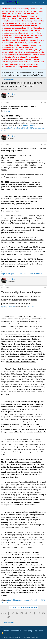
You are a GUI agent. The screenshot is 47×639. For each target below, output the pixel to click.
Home (41, 631)
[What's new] (40, 2)
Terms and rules (16, 631)
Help (35, 631)
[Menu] (3, 2)
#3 (45, 288)
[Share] (41, 102)
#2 (45, 144)
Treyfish (5, 89)
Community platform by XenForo (20, 637)
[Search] (44, 2)
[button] (2, 627)
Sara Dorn (8, 111)
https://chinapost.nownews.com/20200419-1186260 (22, 273)
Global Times (30, 307)
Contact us (5, 631)
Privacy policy (27, 631)
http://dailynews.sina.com (8, 307)
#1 (45, 102)
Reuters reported (29, 125)
